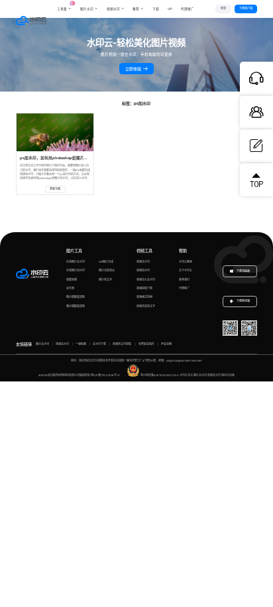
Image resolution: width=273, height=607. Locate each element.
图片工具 (74, 250)
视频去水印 (143, 261)
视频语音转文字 (145, 306)
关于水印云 (185, 270)
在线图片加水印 (75, 270)
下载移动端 (243, 301)
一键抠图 (81, 344)
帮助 (183, 250)
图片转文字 (105, 279)
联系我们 (184, 279)
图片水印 (86, 9)
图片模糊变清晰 (75, 297)
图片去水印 (42, 344)
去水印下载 (99, 344)
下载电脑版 (243, 271)
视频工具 (144, 250)
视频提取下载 (144, 288)
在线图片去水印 (75, 261)
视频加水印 (143, 270)
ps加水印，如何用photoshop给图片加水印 (58, 158)
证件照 (70, 288)
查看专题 (55, 188)
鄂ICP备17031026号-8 (105, 375)
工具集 (64, 6)
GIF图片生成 (106, 261)
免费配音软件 (146, 344)
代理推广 (184, 288)
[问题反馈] (256, 146)
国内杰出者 (228, 375)
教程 (136, 9)
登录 (223, 8)
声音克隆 (166, 344)
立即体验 (133, 68)
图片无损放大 (107, 270)
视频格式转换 (144, 297)
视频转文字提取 (122, 344)
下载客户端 (245, 8)
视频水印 (113, 9)
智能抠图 (71, 279)
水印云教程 (185, 261)
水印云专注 (186, 375)
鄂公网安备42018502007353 (159, 375)
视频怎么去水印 (145, 279)
